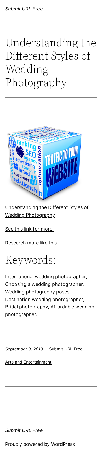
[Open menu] (93, 9)
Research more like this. (31, 242)
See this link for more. (29, 229)
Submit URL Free (24, 9)
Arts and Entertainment (28, 362)
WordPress (63, 444)
